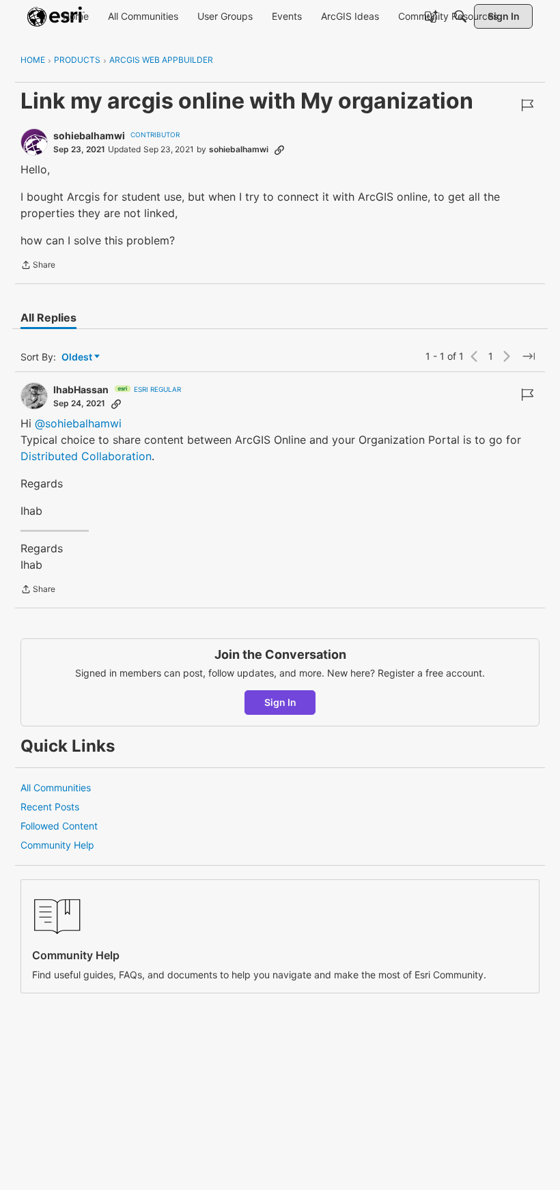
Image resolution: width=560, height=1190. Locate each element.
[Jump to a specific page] (529, 356)
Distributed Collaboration (86, 456)
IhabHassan (81, 389)
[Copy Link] (279, 149)
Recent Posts (49, 806)
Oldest (77, 357)
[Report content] (527, 105)
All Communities (55, 787)
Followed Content (59, 826)
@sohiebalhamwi (78, 423)
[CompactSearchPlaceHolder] (460, 16)
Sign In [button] (280, 702)
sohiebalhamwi (89, 135)
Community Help (57, 845)
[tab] (48, 317)
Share (37, 266)
